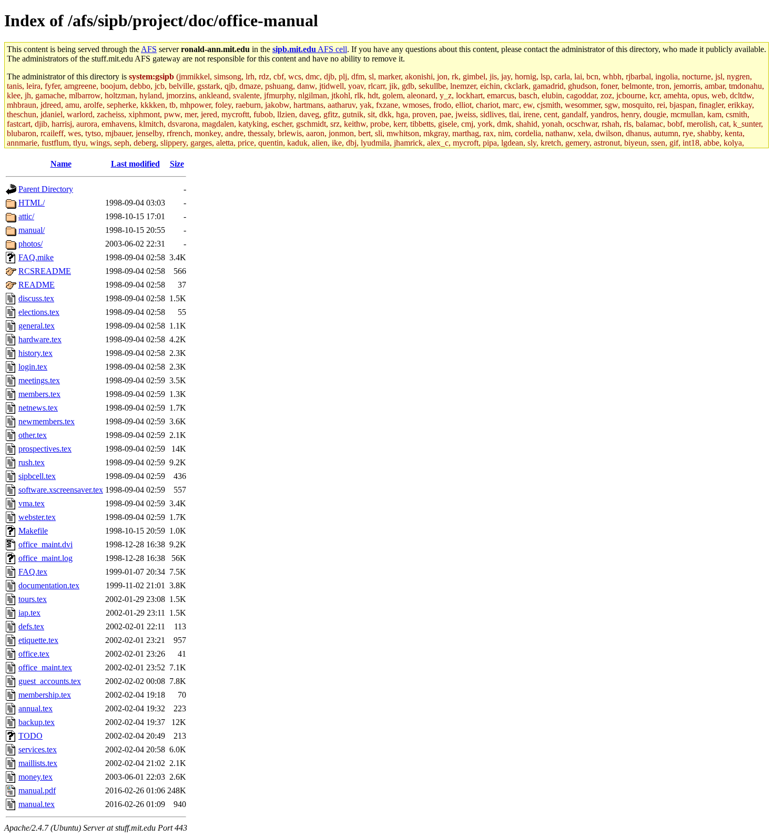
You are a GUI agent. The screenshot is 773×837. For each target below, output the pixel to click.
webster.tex (37, 517)
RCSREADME (44, 271)
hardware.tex (40, 339)
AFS (149, 49)
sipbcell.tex (37, 476)
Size (177, 163)
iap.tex (29, 612)
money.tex (35, 776)
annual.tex (35, 708)
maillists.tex (37, 763)
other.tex (32, 435)
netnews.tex (38, 407)
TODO (30, 735)
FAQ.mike (36, 257)
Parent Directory (45, 189)
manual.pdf (37, 790)
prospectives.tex (45, 448)
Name (61, 163)
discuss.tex (36, 298)
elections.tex (38, 312)
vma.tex (31, 503)
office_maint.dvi (45, 544)
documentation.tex (48, 585)
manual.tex (36, 804)
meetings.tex (39, 380)
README (36, 284)
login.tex (32, 366)
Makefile (33, 530)
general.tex (36, 325)
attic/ (26, 216)
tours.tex (32, 599)
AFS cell (309, 49)
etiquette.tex (38, 640)
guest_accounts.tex (49, 681)
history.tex (35, 353)
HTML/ (31, 202)
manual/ (31, 230)
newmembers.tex (46, 421)
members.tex (39, 394)
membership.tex (44, 694)
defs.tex (31, 626)
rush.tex (31, 462)
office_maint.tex (45, 667)
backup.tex (36, 722)
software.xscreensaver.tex (60, 489)
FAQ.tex (32, 571)
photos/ (30, 243)
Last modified (135, 163)
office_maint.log (45, 558)
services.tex (37, 749)
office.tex (33, 653)
